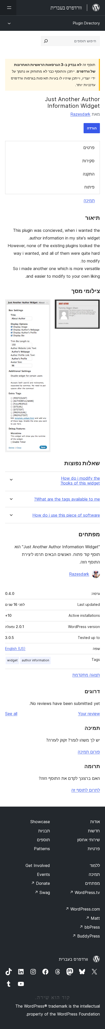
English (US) (15, 648)
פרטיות (94, 848)
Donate (40, 883)
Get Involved (37, 865)
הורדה (92, 128)
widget (12, 660)
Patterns (42, 848)
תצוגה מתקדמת (86, 674)
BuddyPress (86, 936)
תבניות (44, 830)
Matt (93, 918)
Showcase (40, 821)
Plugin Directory (86, 23)
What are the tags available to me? (67, 499)
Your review (89, 713)
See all (11, 713)
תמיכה (89, 200)
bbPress (89, 927)
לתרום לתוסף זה (85, 790)
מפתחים (92, 883)
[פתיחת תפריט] (8, 7)
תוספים (43, 839)
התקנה (89, 174)
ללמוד (95, 865)
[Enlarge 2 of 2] (43, 306)
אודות (95, 821)
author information (35, 660)
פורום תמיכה (89, 751)
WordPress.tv (85, 892)
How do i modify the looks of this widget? (80, 481)
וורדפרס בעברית (73, 959)
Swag (42, 892)
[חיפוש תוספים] (46, 41)
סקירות (88, 160)
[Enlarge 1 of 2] (93, 306)
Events (43, 874)
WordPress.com (82, 909)
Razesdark (80, 114)
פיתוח (89, 187)
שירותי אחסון (88, 839)
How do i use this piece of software (66, 515)
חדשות (94, 830)
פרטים (89, 147)
